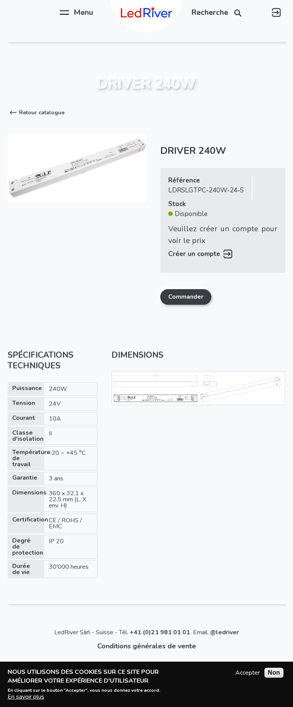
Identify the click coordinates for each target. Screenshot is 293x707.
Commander (185, 297)
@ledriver (224, 632)
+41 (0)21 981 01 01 (160, 632)
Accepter (247, 673)
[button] (36, 112)
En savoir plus (26, 697)
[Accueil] (146, 12)
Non (274, 672)
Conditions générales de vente (146, 646)
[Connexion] (276, 12)
